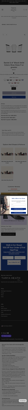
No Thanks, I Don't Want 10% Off (18, 212)
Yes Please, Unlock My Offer (18, 208)
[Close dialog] (26, 196)
